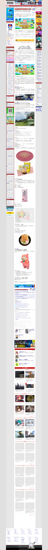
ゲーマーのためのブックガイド (10, 79)
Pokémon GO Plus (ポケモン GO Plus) (21, 329)
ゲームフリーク (9, 33)
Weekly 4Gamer (9, 64)
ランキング (40, 0)
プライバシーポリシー (10, 200)
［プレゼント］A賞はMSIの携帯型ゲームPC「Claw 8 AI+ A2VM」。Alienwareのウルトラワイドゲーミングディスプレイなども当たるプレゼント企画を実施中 (30, 391)
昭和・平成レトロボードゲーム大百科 (10, 83)
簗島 (17, 319)
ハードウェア (29, 537)
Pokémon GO (9, 52)
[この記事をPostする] (30, 288)
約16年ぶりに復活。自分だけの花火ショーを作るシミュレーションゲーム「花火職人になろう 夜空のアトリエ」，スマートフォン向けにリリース (30, 403)
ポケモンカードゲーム (39, 84)
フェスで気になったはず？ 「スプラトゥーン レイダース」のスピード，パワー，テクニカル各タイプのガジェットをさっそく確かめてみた (10, 164)
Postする (32, 288)
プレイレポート (9, 538)
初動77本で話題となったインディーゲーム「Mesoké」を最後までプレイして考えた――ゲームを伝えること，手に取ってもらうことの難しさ (10, 172)
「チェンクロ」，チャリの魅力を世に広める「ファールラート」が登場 (20, 402)
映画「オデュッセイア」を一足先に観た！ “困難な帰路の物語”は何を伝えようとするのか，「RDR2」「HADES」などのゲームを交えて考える (10, 131)
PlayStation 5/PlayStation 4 (10, 105)
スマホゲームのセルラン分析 (10, 72)
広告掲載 (28, 548)
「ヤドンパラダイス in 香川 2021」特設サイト (25, 40)
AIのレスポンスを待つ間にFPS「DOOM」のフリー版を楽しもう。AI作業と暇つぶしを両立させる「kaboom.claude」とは (20, 379)
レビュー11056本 (8, 4)
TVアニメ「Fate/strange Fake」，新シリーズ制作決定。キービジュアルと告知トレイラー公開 (39, 70)
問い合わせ (17, 0)
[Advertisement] (25, 522)
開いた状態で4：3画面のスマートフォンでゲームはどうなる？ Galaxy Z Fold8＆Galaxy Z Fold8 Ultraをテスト (30, 485)
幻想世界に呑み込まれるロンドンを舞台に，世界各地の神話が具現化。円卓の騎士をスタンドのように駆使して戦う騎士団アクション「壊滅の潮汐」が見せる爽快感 (20, 485)
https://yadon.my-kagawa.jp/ (21, 62)
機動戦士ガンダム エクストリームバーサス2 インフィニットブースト (39, 98)
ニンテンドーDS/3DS (16, 537)
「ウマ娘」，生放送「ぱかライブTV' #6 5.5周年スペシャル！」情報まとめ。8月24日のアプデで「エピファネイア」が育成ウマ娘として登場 (20, 414)
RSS (6, 0)
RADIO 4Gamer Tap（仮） (10, 76)
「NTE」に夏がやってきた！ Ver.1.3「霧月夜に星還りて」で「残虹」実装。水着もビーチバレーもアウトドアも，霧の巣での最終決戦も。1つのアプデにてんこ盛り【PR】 (20, 427)
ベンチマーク (29, 541)
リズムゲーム (36, 541)
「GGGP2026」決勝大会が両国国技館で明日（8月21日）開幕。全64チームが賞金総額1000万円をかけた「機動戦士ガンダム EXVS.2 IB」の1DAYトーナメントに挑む (39, 73)
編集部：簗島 (33, 12)
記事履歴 (37, 0)
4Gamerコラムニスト (10, 84)
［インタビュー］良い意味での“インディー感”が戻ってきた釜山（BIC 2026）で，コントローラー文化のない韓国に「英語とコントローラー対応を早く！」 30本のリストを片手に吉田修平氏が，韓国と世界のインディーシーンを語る (10, 181)
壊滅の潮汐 (38, 104)
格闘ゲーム (36, 539)
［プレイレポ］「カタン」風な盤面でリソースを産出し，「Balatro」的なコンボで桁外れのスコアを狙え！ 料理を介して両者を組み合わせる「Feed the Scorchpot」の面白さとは (20, 475)
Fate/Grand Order (38, 86)
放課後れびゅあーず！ (10, 93)
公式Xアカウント (9, 0)
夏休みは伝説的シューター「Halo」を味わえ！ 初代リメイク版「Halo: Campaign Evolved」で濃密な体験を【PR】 (19, 439)
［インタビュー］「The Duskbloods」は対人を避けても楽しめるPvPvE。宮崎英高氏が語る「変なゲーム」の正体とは (10, 198)
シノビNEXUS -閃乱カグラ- (39, 102)
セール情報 (22, 540)
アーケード (36, 537)
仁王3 (37, 95)
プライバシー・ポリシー (24, 548)
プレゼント (9, 98)
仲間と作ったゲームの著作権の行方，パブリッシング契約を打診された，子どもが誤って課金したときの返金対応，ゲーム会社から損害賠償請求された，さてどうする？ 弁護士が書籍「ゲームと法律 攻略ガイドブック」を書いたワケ (30, 428)
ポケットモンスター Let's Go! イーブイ (21, 316)
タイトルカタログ (9, 541)
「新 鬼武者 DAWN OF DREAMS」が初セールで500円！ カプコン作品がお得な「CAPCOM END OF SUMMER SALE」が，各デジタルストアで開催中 (39, 67)
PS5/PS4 (29, 529)
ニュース (9, 41)
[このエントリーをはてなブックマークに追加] (34, 9)
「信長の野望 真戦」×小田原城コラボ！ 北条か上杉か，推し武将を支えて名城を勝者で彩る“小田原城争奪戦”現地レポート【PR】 (30, 439)
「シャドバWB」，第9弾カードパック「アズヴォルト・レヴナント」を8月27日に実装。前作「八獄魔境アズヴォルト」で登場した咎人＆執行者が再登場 (30, 414)
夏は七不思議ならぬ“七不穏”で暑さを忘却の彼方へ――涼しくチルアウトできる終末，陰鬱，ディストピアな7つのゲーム (10, 147)
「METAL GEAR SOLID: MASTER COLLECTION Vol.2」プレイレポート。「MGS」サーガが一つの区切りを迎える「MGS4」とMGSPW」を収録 (39, 76)
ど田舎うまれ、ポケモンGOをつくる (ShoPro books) (21, 335)
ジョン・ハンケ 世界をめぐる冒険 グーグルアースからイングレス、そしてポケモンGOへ (31, 330)
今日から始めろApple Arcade (11, 80)
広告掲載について (9, 203)
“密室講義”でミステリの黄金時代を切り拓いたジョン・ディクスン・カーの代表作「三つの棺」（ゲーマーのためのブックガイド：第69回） (30, 461)
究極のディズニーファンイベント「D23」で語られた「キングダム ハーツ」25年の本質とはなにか (10, 189)
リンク (29, 36)
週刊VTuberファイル (10, 69)
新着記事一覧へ (31, 416)
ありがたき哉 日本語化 (10, 89)
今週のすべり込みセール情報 (10, 74)
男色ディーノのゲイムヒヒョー (10, 70)
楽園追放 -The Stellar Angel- (39, 93)
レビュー (9, 43)
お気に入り (34, 0)
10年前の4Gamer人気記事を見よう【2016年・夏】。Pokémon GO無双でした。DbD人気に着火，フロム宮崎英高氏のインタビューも (10, 139)
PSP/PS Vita (36, 529)
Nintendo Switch (9, 106)
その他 (36, 542)
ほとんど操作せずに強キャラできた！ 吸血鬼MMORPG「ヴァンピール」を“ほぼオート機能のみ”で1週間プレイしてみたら (10, 156)
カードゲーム (36, 540)
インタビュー (9, 532)
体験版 (8, 531)
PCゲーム (15, 529)
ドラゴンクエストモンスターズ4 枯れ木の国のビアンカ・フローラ (39, 89)
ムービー (15, 532)
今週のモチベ (9, 65)
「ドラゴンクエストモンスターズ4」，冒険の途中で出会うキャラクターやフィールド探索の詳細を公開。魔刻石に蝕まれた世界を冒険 (39, 58)
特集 (8, 42)
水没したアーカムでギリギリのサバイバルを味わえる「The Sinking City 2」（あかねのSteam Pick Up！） (20, 461)
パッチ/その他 (9, 44)
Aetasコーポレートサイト (10, 204)
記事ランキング (9, 534)
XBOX (21, 529)
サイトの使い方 (13, 0)
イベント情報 (36, 538)
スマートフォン (22, 537)
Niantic (8, 32)
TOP (7, 529)
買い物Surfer (9, 88)
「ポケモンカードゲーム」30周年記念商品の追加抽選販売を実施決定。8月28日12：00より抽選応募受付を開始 (39, 52)
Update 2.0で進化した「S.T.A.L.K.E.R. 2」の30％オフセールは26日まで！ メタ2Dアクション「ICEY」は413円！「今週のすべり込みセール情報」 (30, 451)
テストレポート (30, 538)
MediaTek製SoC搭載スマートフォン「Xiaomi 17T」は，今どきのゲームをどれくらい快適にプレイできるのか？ (30, 475)
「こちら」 (27, 546)
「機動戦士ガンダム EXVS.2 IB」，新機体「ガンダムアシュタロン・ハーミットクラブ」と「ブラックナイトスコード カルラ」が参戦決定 (39, 61)
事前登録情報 (22, 539)
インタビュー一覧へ (32, 514)
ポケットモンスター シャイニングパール (21, 303)
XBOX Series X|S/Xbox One (10, 104)
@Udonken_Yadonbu (31, 138)
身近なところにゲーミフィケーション (10, 91)
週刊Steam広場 (9, 75)
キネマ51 (9, 92)
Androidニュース (23, 538)
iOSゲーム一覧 (23, 542)
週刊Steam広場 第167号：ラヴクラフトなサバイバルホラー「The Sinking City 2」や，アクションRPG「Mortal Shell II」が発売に (20, 451)
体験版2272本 (12, 4)
